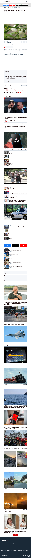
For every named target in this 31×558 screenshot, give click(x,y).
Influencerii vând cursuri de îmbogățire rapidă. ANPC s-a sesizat (15, 149)
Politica (6, 121)
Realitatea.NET (25, 301)
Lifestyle (6, 119)
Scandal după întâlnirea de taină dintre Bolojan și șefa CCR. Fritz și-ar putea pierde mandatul (17, 250)
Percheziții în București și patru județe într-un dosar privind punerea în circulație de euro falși (17, 230)
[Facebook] (6, 5)
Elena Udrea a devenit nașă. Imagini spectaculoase (17, 159)
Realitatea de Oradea (9, 549)
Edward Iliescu (8, 42)
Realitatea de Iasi (20, 550)
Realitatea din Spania (3, 551)
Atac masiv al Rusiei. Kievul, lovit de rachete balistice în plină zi (16, 76)
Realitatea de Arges (15, 550)
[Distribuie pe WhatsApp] (25, 42)
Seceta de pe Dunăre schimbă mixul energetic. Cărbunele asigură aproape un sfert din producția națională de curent (15, 127)
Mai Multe (15, 534)
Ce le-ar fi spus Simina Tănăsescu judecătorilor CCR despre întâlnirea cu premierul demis (17, 262)
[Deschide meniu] (27, 2)
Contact (2, 543)
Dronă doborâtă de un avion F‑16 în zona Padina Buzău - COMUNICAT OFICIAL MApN (14, 78)
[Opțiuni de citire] (29, 556)
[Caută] (25, 1)
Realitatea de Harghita (22, 549)
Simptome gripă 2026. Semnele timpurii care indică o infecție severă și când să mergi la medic (17, 188)
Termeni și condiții (6, 543)
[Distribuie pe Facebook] (23, 42)
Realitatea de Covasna (3, 549)
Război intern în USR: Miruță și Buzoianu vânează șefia (13, 120)
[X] (19, 5)
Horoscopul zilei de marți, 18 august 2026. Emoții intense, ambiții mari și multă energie (17, 254)
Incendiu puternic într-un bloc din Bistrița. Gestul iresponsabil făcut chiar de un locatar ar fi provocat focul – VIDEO (15, 449)
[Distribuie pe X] (26, 42)
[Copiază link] (21, 42)
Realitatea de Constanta (3, 550)
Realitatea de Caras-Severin (16, 549)
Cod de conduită (18, 543)
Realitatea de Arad (9, 550)
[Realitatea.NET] (6, 1)
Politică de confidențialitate (12, 543)
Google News (19, 92)
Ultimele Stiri (9, 7)
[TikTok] (25, 5)
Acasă (5, 7)
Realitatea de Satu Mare (25, 550)
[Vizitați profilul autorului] (4, 42)
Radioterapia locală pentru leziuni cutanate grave (12, 185)
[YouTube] (12, 5)
